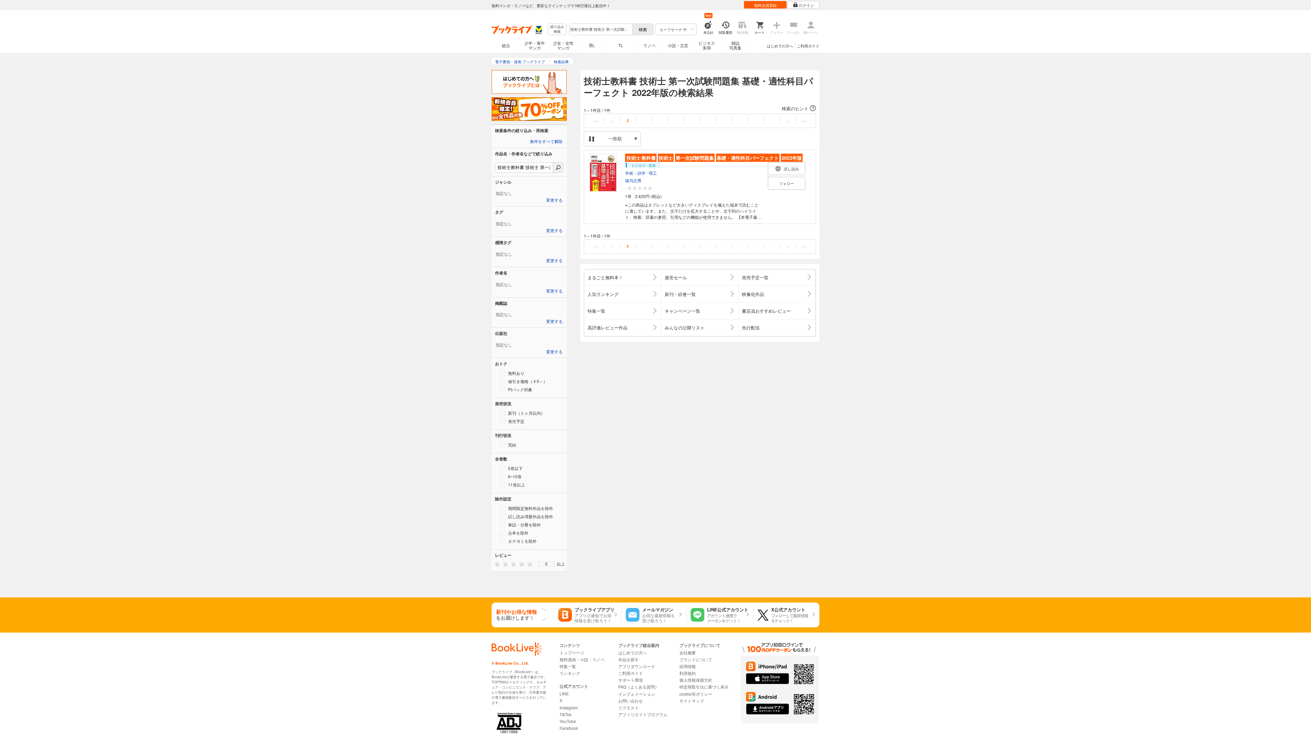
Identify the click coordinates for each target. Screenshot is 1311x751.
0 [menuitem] (546, 564)
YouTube (568, 721)
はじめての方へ (780, 45)
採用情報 (687, 666)
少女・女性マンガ (563, 45)
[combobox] (600, 29)
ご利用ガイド (808, 45)
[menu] (546, 564)
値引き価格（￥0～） (527, 381)
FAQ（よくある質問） (638, 687)
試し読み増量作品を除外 (530, 516)
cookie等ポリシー (695, 694)
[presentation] (495, 564)
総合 (506, 45)
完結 (512, 445)
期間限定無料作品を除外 (530, 508)
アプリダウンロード (636, 666)
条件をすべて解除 (546, 141)
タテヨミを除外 (522, 541)
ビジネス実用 (707, 45)
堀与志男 (633, 180)
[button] (700, 108)
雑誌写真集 (735, 45)
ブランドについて (695, 659)
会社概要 (687, 652)
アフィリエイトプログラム (642, 714)
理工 (653, 173)
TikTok (566, 714)
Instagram (569, 707)
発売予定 (516, 421)
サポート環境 (630, 680)
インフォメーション (636, 694)
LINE (564, 693)
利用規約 (687, 673)
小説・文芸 (678, 45)
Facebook (569, 728)
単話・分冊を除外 (524, 524)
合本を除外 (518, 533)
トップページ (572, 652)
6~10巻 (515, 476)
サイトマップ (691, 701)
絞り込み (557, 29)
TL (620, 45)
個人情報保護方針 (695, 680)
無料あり (516, 373)
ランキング (570, 673)
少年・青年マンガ (534, 45)
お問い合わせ (630, 701)
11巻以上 (516, 484)
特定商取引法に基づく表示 (704, 687)
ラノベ (649, 45)
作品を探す (628, 659)
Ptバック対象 (520, 389)
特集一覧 (568, 666)
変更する (554, 200)
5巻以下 (515, 468)
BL (592, 45)
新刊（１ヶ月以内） (526, 413)
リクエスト (628, 707)
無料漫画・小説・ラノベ (582, 659)
